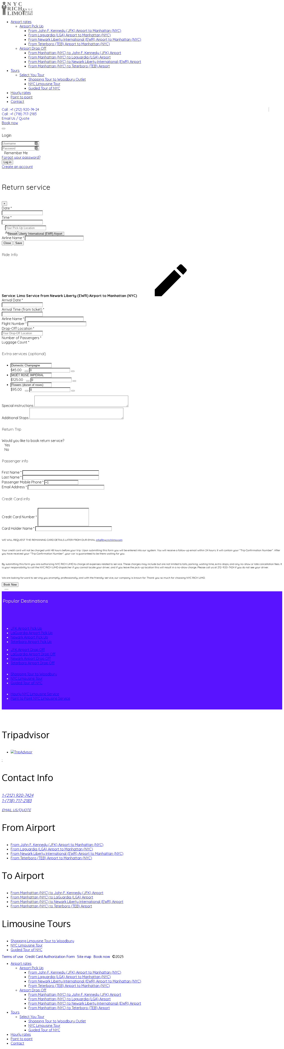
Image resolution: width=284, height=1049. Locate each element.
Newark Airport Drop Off (31, 658)
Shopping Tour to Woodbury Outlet (57, 79)
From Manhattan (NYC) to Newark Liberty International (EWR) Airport (84, 61)
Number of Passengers (21, 338)
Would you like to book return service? (33, 440)
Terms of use (12, 956)
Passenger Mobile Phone (22, 482)
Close (7, 243)
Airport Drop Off (33, 48)
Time (7, 217)
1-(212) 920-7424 (17, 795)
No (6, 449)
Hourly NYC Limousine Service (35, 694)
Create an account (17, 166)
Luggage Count (15, 342)
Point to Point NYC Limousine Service (40, 698)
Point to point (22, 97)
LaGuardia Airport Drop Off (33, 654)
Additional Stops (15, 418)
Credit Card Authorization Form (50, 956)
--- (6, 589)
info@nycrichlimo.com (109, 539)
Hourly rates (21, 92)
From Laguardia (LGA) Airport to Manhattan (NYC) (69, 35)
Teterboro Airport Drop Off (33, 663)
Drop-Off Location (18, 328)
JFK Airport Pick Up (26, 628)
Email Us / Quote (15, 118)
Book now (10, 123)
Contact (17, 101)
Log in (7, 162)
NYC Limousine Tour (44, 84)
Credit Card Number (19, 517)
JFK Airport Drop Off (28, 649)
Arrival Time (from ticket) (23, 309)
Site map (84, 956)
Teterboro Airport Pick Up (31, 641)
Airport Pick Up (31, 26)
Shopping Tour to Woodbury (34, 674)
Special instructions (18, 405)
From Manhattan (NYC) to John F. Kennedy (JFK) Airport (74, 53)
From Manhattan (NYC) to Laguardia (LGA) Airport (69, 57)
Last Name (12, 477)
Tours (15, 70)
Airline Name (13, 238)
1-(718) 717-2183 (17, 800)
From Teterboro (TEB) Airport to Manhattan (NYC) (69, 44)
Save (18, 243)
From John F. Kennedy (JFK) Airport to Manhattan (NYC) (74, 30)
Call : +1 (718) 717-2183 (19, 114)
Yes (7, 445)
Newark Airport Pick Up (29, 637)
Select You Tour (32, 75)
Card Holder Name (18, 528)
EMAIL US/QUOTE (16, 810)
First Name (12, 472)
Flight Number (14, 323)
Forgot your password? (21, 157)
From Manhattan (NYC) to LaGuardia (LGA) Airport (52, 897)
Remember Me (16, 153)
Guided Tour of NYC (44, 88)
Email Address (14, 487)
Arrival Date (12, 300)
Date (7, 208)
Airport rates (21, 22)
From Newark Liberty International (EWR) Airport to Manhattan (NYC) (84, 39)
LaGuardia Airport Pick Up (32, 633)
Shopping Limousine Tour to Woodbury (42, 941)
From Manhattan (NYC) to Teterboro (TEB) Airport (69, 66)
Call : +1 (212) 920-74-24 (20, 109)
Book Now (10, 584)
